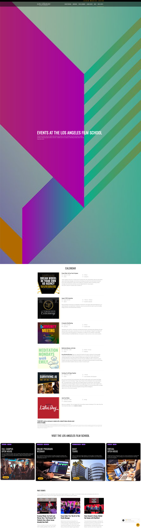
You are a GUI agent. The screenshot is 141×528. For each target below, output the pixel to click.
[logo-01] (44, 4)
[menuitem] (68, 4)
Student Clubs (87, 326)
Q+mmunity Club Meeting (67, 323)
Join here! (66, 326)
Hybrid (65, 301)
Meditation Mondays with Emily (68, 348)
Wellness (86, 351)
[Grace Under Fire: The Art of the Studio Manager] (70, 506)
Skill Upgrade (93, 376)
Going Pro (86, 276)
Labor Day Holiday (65, 398)
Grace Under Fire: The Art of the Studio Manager (70, 517)
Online (65, 276)
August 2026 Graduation (67, 298)
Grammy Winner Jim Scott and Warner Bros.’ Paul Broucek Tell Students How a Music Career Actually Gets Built (46, 519)
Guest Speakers (87, 376)
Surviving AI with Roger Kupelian (69, 373)
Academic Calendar (88, 301)
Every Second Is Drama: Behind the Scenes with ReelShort (93, 517)
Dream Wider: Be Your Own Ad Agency (70, 273)
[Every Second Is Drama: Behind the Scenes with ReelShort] (94, 506)
